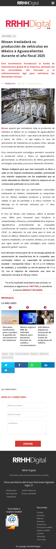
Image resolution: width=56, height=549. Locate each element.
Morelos (34, 354)
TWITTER (33, 286)
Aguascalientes (22, 354)
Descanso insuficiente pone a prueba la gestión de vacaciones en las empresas (10, 333)
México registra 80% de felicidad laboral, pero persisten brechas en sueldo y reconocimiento (28, 336)
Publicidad (41, 536)
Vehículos (44, 354)
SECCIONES (6, 36)
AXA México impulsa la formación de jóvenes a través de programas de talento (45, 335)
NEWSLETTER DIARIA (32, 290)
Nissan (5, 354)
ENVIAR (28, 443)
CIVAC (11, 354)
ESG (14, 36)
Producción (7, 357)
